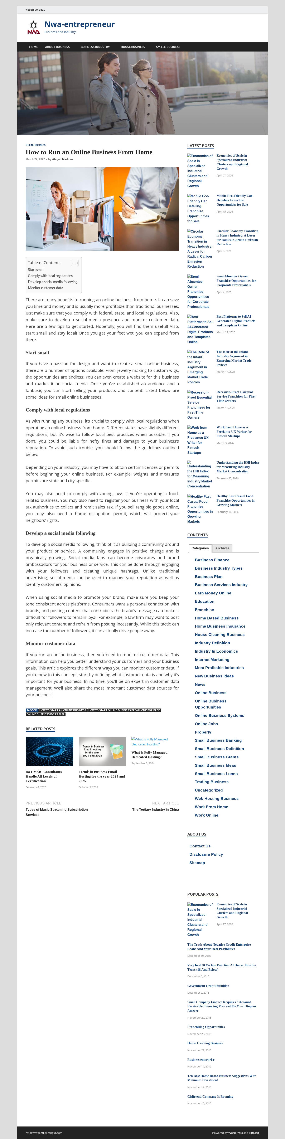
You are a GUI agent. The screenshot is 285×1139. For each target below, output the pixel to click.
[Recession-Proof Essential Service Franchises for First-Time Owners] (200, 392)
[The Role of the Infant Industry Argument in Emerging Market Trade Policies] (200, 352)
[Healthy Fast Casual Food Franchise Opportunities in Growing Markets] (200, 496)
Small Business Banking (218, 740)
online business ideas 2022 (45, 714)
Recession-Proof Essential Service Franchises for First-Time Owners (236, 396)
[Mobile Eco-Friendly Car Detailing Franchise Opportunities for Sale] (200, 196)
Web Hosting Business (217, 798)
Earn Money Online (213, 593)
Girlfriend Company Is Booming (210, 1096)
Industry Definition (212, 643)
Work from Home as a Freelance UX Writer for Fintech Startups (234, 431)
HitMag (254, 1132)
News (200, 684)
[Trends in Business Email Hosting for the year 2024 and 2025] (102, 753)
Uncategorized (209, 790)
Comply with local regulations (50, 275)
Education (204, 601)
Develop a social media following (52, 281)
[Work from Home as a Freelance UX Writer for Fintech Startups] (200, 428)
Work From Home (211, 807)
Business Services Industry (221, 585)
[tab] (200, 548)
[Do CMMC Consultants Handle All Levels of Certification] (49, 753)
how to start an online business (62, 710)
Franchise (204, 610)
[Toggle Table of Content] (72, 263)
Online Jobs (206, 724)
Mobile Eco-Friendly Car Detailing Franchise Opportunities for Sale (234, 200)
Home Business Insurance (220, 626)
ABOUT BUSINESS (57, 47)
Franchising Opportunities (206, 1027)
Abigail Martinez (62, 159)
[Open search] (257, 47)
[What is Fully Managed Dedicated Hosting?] (155, 743)
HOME (33, 47)
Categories (200, 548)
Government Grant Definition (208, 986)
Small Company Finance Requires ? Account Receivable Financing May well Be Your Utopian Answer (221, 1006)
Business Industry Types (219, 568)
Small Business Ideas (215, 765)
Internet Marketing (212, 659)
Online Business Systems (219, 715)
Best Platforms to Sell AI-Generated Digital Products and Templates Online (236, 321)
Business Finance (212, 560)
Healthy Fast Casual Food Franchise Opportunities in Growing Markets (236, 500)
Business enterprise (200, 1059)
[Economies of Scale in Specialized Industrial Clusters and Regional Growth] (200, 156)
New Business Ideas (214, 676)
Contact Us (200, 846)
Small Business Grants (217, 757)
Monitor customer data (45, 288)
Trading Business (212, 782)
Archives (222, 548)
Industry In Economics (216, 651)
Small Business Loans (216, 773)
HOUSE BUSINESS (133, 47)
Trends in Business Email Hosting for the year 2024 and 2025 (102, 776)
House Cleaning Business (220, 634)
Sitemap (197, 863)
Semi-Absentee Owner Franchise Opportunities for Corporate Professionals (236, 280)
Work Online (206, 815)
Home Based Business (217, 618)
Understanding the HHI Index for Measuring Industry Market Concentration (238, 467)
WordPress (235, 1132)
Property (203, 732)
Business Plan (209, 576)
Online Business (35, 144)
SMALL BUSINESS (168, 47)
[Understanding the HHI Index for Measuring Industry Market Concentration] (200, 463)
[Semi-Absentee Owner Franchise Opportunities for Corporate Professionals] (200, 277)
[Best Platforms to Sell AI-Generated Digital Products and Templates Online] (200, 317)
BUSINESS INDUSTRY (95, 47)
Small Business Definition (219, 748)
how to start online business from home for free (124, 710)
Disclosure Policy (206, 854)
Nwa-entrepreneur (79, 24)
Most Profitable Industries (219, 668)
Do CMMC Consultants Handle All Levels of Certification (44, 776)
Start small (36, 269)
